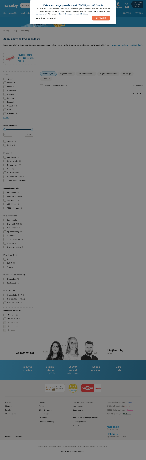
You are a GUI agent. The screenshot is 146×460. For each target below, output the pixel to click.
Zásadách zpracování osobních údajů (73, 14)
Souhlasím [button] (101, 18)
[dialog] (73, 12)
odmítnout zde (41, 14)
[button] (46, 18)
